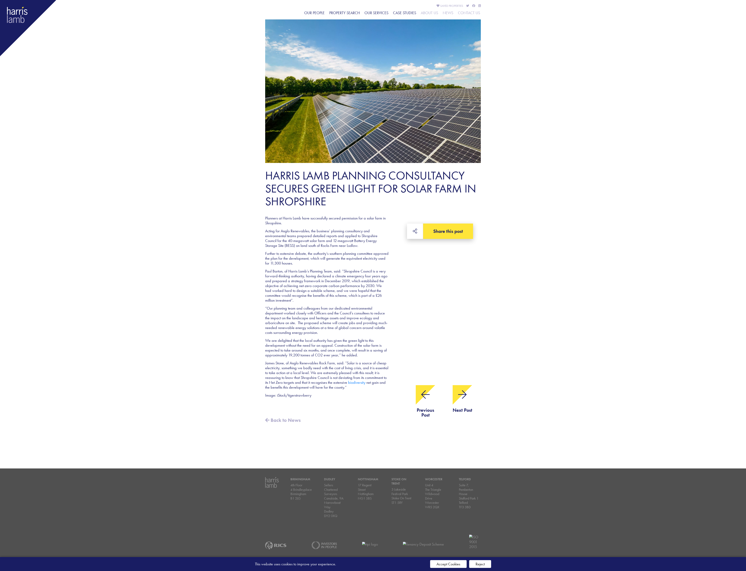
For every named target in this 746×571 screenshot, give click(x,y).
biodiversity (356, 382)
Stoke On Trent (398, 481)
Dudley (329, 479)
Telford (465, 479)
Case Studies (404, 12)
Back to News (285, 420)
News (448, 12)
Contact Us (469, 12)
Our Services (376, 12)
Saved (451, 6)
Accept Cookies (448, 564)
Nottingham (368, 479)
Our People (314, 12)
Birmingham (300, 479)
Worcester (433, 479)
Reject (480, 564)
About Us (429, 12)
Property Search (344, 12)
